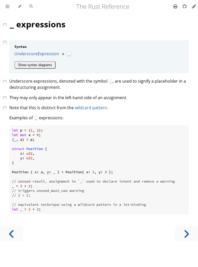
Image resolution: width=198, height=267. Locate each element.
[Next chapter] (186, 234)
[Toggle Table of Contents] (7, 6)
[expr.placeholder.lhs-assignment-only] (6, 97)
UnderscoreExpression (36, 54)
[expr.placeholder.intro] (6, 81)
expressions (37, 24)
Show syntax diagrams (35, 65)
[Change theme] (19, 6)
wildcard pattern (91, 108)
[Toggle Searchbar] (31, 6)
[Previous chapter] (11, 234)
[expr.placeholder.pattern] (6, 107)
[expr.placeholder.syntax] (6, 42)
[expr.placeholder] (6, 24)
